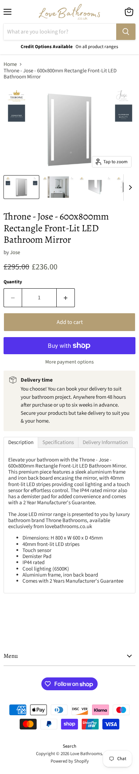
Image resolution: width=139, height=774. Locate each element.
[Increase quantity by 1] (66, 297)
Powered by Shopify (70, 761)
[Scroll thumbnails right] (129, 187)
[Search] (125, 32)
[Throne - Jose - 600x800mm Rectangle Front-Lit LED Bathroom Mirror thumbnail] (21, 187)
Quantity (13, 282)
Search (69, 746)
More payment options (69, 362)
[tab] (21, 442)
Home (10, 64)
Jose (15, 252)
